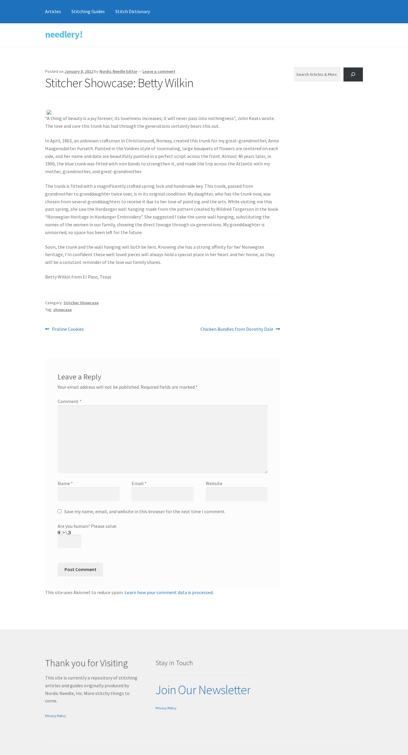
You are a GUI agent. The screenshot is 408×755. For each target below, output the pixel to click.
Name (65, 483)
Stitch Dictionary (132, 11)
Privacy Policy (55, 716)
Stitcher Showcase (81, 302)
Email (139, 483)
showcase (62, 309)
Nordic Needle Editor (118, 71)
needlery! (64, 34)
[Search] (353, 74)
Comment (70, 401)
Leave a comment (158, 71)
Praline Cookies (68, 329)
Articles (53, 11)
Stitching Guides (88, 11)
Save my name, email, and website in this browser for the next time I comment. (145, 511)
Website (214, 483)
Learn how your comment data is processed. (169, 592)
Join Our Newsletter (203, 689)
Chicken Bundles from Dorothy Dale (236, 329)
